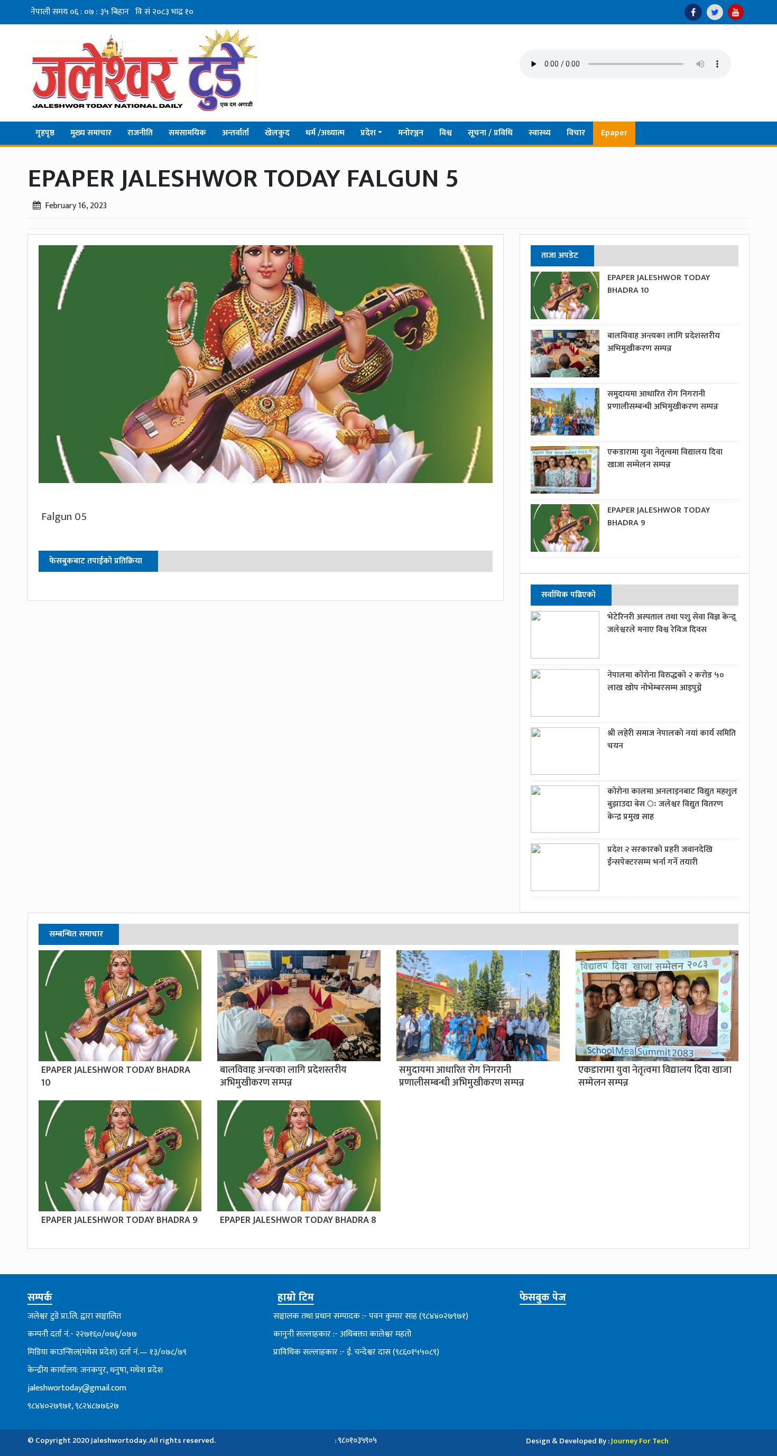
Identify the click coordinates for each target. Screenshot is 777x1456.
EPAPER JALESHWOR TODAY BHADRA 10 (658, 284)
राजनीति (140, 133)
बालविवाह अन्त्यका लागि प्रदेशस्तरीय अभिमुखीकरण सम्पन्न (663, 342)
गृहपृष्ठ (44, 133)
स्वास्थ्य (540, 133)
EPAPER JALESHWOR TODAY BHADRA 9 (658, 516)
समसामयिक (187, 133)
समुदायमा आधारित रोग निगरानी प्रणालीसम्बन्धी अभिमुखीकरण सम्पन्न (662, 400)
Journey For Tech (640, 1441)
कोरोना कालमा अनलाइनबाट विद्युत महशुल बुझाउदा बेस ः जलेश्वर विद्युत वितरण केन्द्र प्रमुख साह (672, 804)
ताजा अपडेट (559, 255)
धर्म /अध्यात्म (325, 133)
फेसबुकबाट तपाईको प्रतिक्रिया (95, 561)
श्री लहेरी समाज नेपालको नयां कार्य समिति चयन (671, 739)
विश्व (445, 133)
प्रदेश (368, 133)
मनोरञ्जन (410, 133)
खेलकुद (277, 133)
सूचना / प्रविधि (490, 133)
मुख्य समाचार (91, 133)
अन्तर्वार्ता (235, 133)
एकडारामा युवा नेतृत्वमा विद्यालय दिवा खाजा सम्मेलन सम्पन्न (665, 458)
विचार (576, 133)
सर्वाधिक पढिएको (568, 595)
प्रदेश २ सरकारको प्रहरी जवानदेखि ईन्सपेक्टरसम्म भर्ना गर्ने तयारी (660, 855)
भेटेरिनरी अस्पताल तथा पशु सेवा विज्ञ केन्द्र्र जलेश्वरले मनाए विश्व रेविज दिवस (671, 623)
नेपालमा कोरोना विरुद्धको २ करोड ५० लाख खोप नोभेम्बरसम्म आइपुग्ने (665, 681)
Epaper (614, 133)
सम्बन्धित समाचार (76, 934)
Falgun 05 (64, 516)
